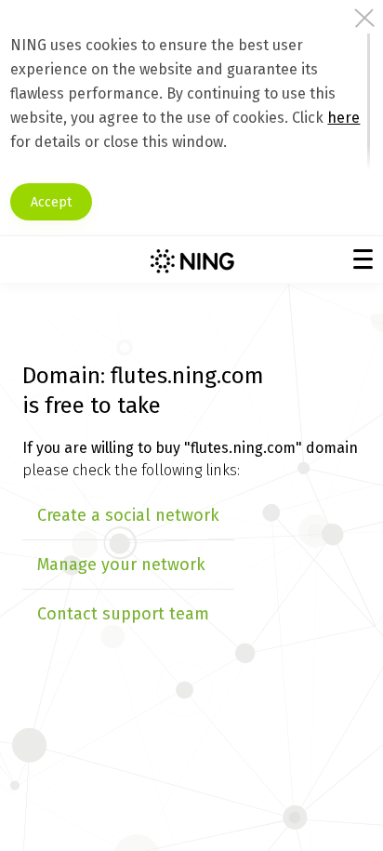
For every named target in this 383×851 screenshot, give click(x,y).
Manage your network (121, 564)
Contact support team (123, 614)
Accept (51, 202)
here (343, 117)
